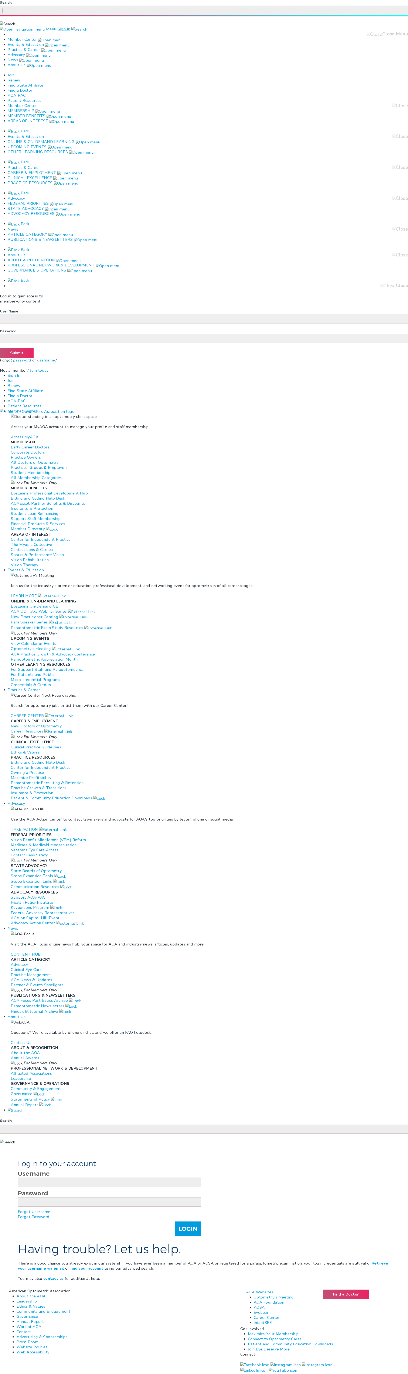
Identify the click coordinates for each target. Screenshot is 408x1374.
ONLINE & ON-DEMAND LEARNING (41, 141)
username (46, 360)
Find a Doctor (20, 90)
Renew (14, 80)
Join (11, 75)
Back (24, 131)
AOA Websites (259, 1292)
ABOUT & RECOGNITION (31, 260)
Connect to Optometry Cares (275, 1339)
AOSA (259, 1307)
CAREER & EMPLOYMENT (32, 172)
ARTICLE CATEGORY (27, 234)
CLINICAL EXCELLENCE (30, 177)
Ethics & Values (31, 1306)
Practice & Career (24, 49)
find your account (86, 1268)
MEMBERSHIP (21, 110)
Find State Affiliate (25, 85)
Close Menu (395, 34)
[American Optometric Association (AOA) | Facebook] (255, 1364)
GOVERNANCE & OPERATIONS (37, 270)
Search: (6, 2)
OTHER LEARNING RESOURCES (38, 151)
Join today (39, 370)
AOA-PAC (17, 95)
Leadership (27, 1301)
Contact (24, 1331)
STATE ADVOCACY (26, 208)
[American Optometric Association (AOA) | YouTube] (283, 1370)
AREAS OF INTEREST (28, 120)
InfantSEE (263, 1322)
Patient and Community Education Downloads (290, 1344)
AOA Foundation (269, 1302)
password (22, 360)
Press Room (27, 1342)
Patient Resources (24, 100)
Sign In (64, 29)
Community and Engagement (43, 1311)
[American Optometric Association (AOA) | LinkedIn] (254, 1370)
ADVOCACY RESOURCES (31, 213)
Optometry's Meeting (274, 1297)
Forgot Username (34, 1211)
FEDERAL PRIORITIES (28, 203)
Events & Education (26, 44)
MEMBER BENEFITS (26, 115)
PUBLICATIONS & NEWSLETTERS (40, 239)
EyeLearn (262, 1312)
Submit (16, 353)
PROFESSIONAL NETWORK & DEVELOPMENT (51, 265)
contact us (53, 1278)
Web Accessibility (33, 1352)
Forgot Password (34, 1216)
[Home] (37, 411)
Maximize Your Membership (273, 1333)
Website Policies (32, 1347)
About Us (17, 64)
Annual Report (30, 1321)
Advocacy (16, 54)
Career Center (267, 1317)
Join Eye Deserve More (269, 1349)
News (13, 59)
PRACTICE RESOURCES (30, 182)
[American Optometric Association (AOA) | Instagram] (286, 1364)
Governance (27, 1316)
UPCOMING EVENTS (27, 146)
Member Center (22, 39)
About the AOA (31, 1296)
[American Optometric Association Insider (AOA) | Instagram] (317, 1364)
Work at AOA (29, 1326)
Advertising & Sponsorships (42, 1336)
